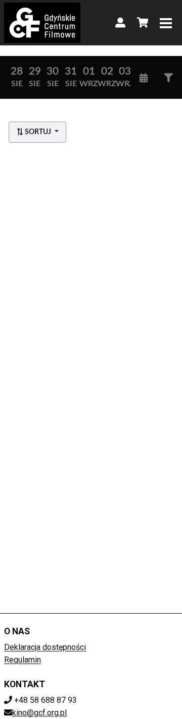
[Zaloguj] (120, 23)
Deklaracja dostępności (45, 647)
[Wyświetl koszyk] (142, 23)
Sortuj (38, 132)
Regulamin (22, 660)
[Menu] (166, 23)
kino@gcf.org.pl (39, 712)
